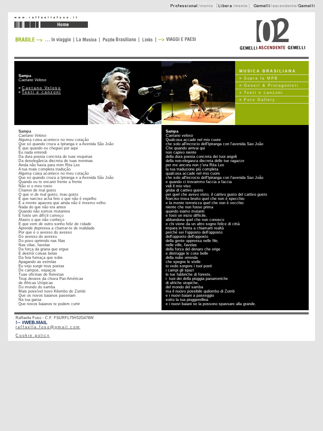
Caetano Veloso (41, 88)
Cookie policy (33, 335)
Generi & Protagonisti (271, 85)
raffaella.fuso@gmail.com (48, 327)
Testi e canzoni (41, 92)
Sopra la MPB (261, 78)
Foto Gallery (259, 100)
